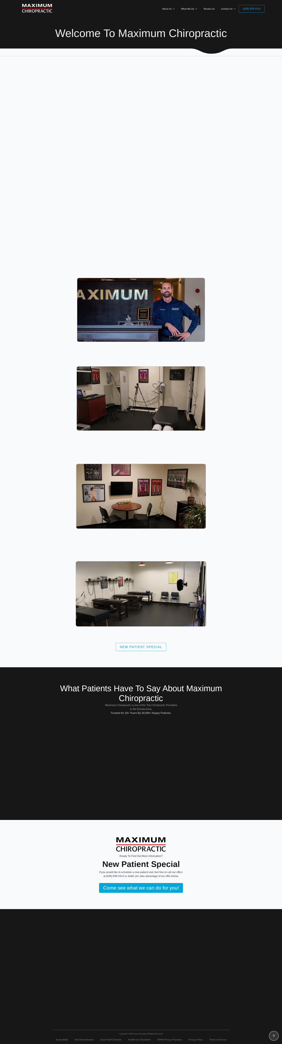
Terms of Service (218, 1039)
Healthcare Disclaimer (139, 1039)
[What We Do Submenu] (197, 9)
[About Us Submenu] (175, 9)
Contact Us (227, 8)
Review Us (209, 8)
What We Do (187, 8)
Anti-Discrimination (84, 1039)
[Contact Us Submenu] (236, 9)
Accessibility (62, 1039)
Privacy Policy (195, 1039)
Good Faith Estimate (111, 1039)
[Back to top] (274, 1036)
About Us (167, 8)
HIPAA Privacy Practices (169, 1039)
